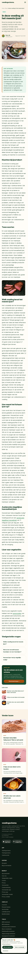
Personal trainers (6, 907)
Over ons (4, 875)
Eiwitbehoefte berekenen (8, 931)
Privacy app (5, 892)
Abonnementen (6, 873)
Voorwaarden (5, 885)
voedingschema (8, 2)
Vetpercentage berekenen (8, 933)
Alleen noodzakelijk (19, 947)
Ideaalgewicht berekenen (8, 936)
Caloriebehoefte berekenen (9, 926)
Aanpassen (5, 950)
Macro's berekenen (7, 929)
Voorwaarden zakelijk (7, 894)
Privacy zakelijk (6, 896)
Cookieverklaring (6, 887)
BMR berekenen (6, 922)
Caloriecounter (5, 855)
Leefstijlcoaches (6, 911)
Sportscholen (5, 909)
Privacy (4, 882)
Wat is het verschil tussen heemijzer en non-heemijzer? (12, 651)
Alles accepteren (8, 947)
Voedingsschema (6, 850)
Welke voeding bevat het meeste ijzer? (13, 643)
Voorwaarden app (6, 889)
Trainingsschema (6, 852)
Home (3, 8)
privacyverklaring (6, 944)
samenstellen (17, 613)
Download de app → (14, 681)
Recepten (4, 863)
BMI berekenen (6, 924)
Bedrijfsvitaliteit (6, 914)
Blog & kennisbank (6, 865)
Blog (6, 8)
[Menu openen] (25, 2)
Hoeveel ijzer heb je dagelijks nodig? (12, 658)
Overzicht (4, 904)
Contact (4, 880)
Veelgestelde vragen (7, 878)
